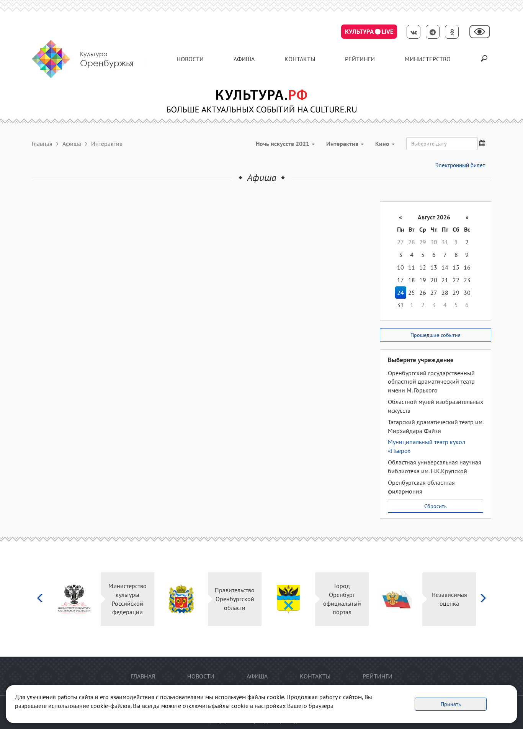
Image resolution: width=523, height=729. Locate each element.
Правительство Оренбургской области (235, 598)
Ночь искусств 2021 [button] (283, 143)
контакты (299, 59)
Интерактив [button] (343, 143)
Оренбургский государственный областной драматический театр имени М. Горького (431, 381)
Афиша (244, 59)
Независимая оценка (449, 599)
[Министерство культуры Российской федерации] (74, 599)
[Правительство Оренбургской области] (181, 599)
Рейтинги (360, 59)
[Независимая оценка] (395, 599)
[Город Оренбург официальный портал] (288, 599)
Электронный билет (460, 165)
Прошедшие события (435, 335)
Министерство (428, 59)
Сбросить (435, 506)
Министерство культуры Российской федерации (127, 599)
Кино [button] (383, 143)
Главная (42, 143)
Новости (190, 59)
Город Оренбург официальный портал (342, 599)
